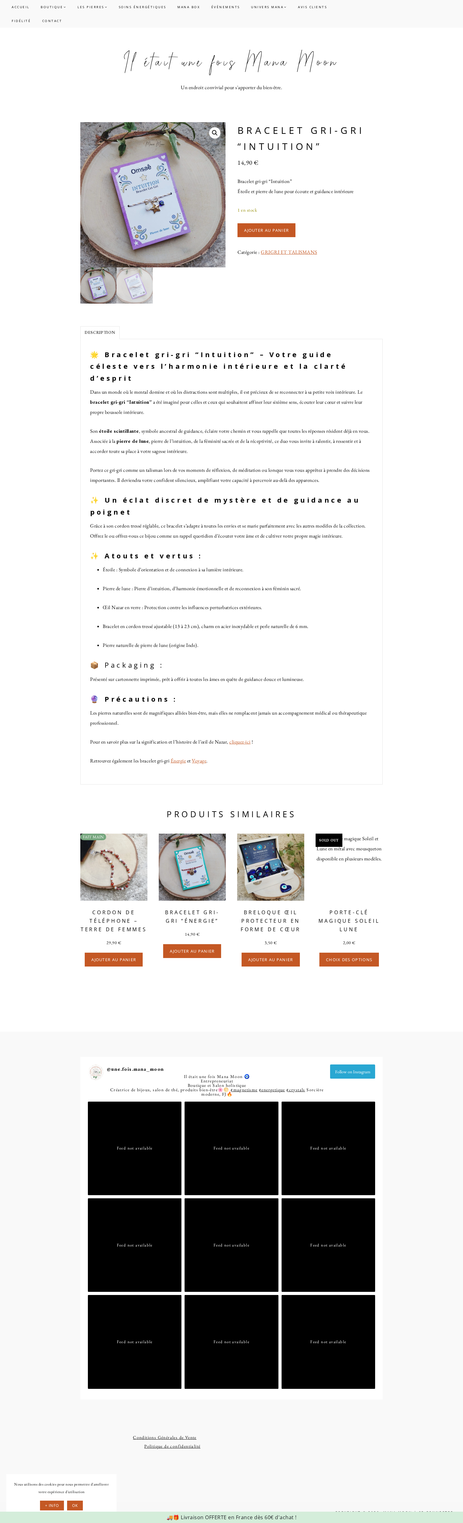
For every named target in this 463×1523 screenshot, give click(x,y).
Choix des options (349, 959)
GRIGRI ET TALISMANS (289, 252)
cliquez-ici (240, 742)
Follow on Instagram (352, 1072)
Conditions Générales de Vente (165, 1437)
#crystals (295, 1089)
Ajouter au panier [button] (113, 959)
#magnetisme (244, 1089)
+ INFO (52, 1505)
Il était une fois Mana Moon (231, 62)
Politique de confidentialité (172, 1446)
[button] (214, 133)
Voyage (199, 760)
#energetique (272, 1089)
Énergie (178, 760)
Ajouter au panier (266, 230)
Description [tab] (100, 332)
